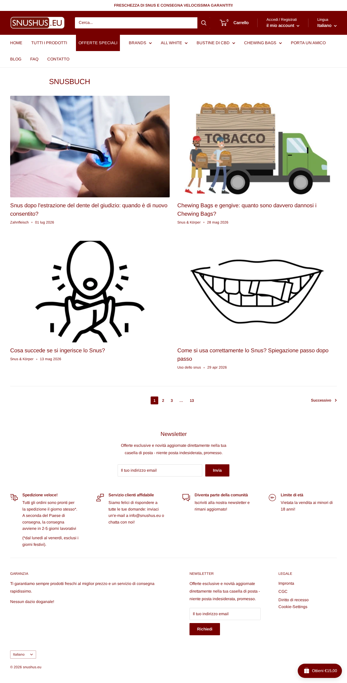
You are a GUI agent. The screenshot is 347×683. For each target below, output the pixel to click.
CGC (283, 591)
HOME (16, 43)
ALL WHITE (171, 43)
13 (192, 400)
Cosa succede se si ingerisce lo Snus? (57, 350)
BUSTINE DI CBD (213, 43)
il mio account (280, 25)
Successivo (321, 400)
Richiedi (204, 629)
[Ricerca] (203, 22)
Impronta (286, 583)
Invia (217, 470)
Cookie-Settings (292, 607)
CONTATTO (58, 59)
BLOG (15, 59)
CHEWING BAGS (260, 43)
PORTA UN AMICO (308, 43)
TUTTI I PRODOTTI (49, 43)
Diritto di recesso (293, 600)
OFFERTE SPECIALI (97, 43)
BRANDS (137, 43)
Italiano (19, 654)
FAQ (34, 59)
